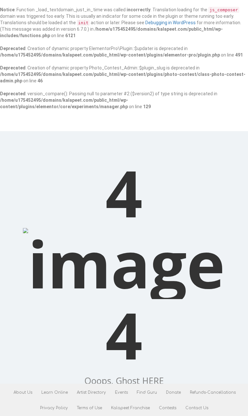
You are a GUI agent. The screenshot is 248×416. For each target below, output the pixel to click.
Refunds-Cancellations (213, 392)
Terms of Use (89, 408)
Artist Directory (91, 392)
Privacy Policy (54, 408)
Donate (173, 392)
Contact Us (196, 408)
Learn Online (54, 392)
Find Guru (147, 392)
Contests (167, 408)
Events (121, 392)
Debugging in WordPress (170, 22)
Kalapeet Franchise (130, 408)
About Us (23, 392)
